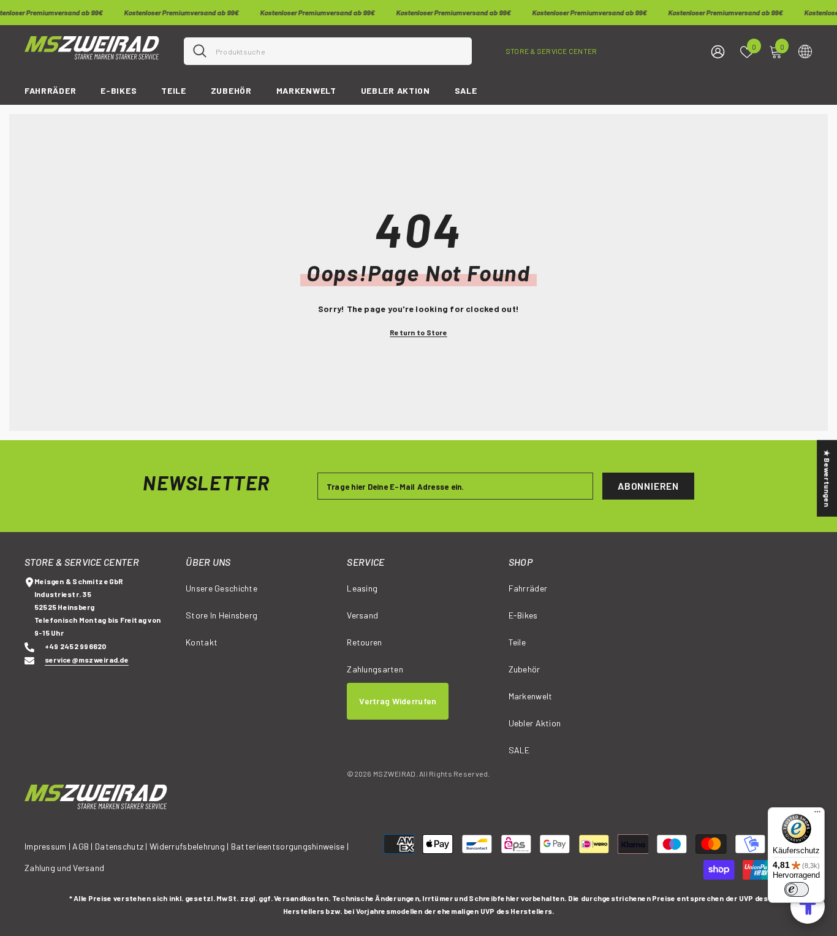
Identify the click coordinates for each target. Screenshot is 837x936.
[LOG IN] (718, 51)
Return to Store (418, 332)
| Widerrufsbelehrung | (187, 846)
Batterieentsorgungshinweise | (290, 846)
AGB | (83, 846)
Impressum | (47, 846)
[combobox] (339, 51)
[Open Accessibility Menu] (807, 906)
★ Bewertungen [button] (827, 477)
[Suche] (328, 51)
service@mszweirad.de (87, 659)
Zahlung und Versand (64, 867)
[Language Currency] (805, 51)
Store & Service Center (551, 51)
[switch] (796, 889)
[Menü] (817, 814)
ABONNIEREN (648, 486)
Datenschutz (119, 846)
